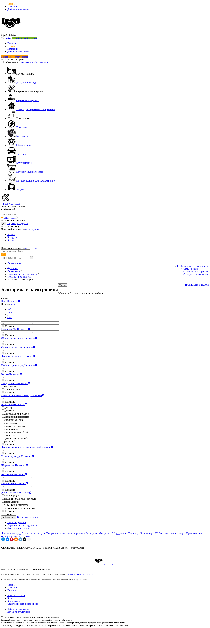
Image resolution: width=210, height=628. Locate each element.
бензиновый (10, 386)
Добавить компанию (18, 9)
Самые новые (190, 268)
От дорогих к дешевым (195, 274)
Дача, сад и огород (11, 533)
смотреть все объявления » (34, 62)
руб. (9, 309)
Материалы (105, 533)
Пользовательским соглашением (79, 574)
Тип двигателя (14, 383)
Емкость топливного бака (21, 395)
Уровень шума (16, 456)
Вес (10, 374)
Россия (11, 234)
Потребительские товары (172, 533)
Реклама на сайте (16, 595)
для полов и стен (13, 429)
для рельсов (10, 435)
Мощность (14, 329)
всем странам (32, 229)
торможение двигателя (16, 505)
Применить (9, 517)
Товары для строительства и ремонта (65, 533)
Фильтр (62, 285)
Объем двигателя (18, 338)
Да (3, 223)
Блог (9, 598)
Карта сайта (13, 601)
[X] (24, 539)
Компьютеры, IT (148, 533)
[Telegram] (20, 539)
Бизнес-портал (109, 564)
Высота (13, 474)
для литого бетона (13, 420)
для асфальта (11, 407)
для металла (10, 423)
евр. (9, 317)
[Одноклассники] (16, 539)
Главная (11, 43)
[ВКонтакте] (7, 539)
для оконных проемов (15, 426)
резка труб (9, 441)
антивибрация (11, 495)
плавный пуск (11, 501)
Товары (11, 3)
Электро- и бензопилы (19, 528)
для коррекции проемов (16, 416)
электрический (12, 389)
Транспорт (133, 533)
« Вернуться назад (10, 203)
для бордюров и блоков (16, 413)
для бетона (10, 410)
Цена (9, 301)
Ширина (13, 465)
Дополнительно (15, 492)
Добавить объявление (18, 611)
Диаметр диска (17, 356)
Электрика (91, 533)
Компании (12, 6)
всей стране (31, 248)
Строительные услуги (33, 533)
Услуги (26, 536)
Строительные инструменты (22, 525)
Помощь (11, 590)
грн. (9, 312)
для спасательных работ (16, 438)
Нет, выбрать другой (17, 223)
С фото (8, 514)
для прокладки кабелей (16, 432)
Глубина (13, 483)
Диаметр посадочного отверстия (26, 447)
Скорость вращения (17, 347)
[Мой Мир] (3, 539)
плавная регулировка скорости (20, 498)
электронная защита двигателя (20, 508)
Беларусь (12, 237)
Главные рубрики (16, 522)
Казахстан (12, 240)
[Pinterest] (12, 539)
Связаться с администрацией (22, 603)
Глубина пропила (18, 365)
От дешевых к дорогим (195, 271)
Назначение (13, 404)
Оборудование (119, 533)
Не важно (9, 326)
